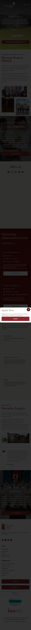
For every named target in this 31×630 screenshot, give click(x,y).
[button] (28, 309)
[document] (15, 315)
